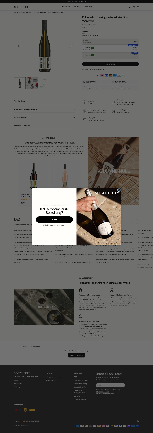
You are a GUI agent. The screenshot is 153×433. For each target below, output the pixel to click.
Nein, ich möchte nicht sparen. (54, 225)
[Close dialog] (119, 189)
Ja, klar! (54, 219)
